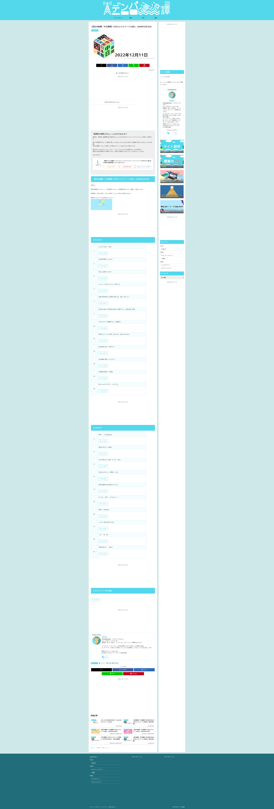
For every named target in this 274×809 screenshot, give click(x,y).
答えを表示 (103, 253)
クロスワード (95, 663)
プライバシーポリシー (95, 807)
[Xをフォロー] (106, 657)
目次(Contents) (109, 102)
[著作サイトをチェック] (103, 657)
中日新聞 (109, 663)
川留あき (104, 637)
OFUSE (104, 653)
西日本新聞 (116, 663)
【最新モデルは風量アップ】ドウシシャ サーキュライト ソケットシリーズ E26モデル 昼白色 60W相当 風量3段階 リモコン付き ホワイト (127, 161)
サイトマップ (104, 807)
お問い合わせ (112, 807)
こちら (116, 651)
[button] (182, 77)
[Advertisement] (123, 88)
